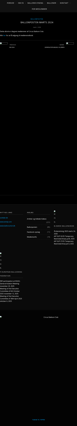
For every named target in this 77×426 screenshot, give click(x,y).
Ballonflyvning (35, 3)
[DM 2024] (4, 117)
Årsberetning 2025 (61, 231)
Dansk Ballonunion (65, 226)
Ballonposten (37, 19)
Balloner (51, 3)
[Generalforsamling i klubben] (70, 117)
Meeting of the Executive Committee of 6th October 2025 (10, 291)
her (4, 35)
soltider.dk (4, 218)
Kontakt (64, 3)
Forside (10, 3)
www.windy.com (6, 222)
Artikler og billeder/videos (36, 219)
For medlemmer (39, 9)
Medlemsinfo (32, 237)
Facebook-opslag (33, 232)
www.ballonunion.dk (7, 226)
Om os (21, 3)
